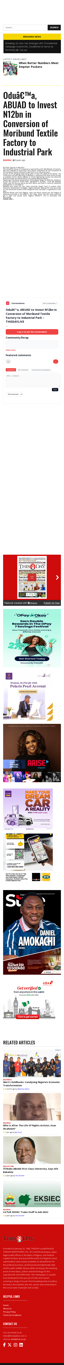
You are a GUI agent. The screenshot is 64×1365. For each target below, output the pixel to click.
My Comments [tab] (23, 370)
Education (8, 1166)
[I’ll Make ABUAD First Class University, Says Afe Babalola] (32, 1150)
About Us (7, 1308)
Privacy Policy (9, 1311)
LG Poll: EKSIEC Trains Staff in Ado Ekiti (25, 1212)
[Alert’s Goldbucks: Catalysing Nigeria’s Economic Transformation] (32, 1063)
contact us (16, 1339)
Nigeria (7, 160)
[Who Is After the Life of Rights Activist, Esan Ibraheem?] (32, 1106)
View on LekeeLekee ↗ (50, 303)
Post (55, 389)
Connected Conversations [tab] (41, 370)
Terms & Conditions (12, 1315)
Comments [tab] (11, 370)
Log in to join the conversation (32, 332)
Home (6, 1305)
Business (7, 1079)
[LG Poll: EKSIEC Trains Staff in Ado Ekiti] (32, 1193)
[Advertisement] (32, 273)
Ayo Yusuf (18, 1132)
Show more (11, 350)
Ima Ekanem (19, 1175)
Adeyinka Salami (23, 1089)
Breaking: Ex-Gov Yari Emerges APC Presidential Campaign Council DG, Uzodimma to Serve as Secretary (31, 46)
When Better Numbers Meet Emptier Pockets (39, 64)
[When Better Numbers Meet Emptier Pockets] (10, 68)
